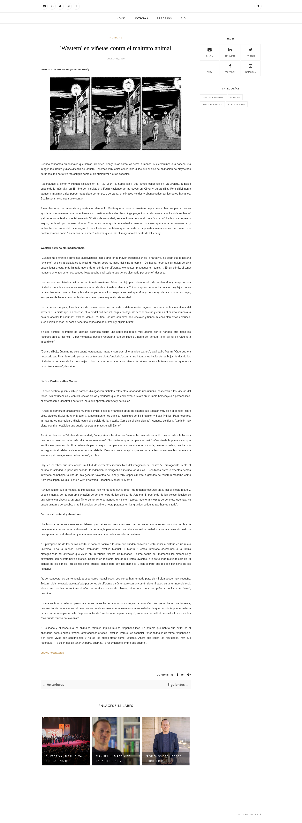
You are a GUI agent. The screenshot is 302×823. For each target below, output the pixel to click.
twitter (250, 55)
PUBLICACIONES (236, 104)
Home (120, 18)
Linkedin (230, 55)
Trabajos (164, 18)
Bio (183, 18)
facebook (230, 72)
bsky (209, 72)
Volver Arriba (248, 814)
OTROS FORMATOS (212, 104)
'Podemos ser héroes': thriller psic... (124, 759)
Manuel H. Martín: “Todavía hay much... (173, 759)
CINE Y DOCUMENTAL (213, 97)
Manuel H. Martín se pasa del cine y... (73, 759)
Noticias (141, 18)
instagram (251, 72)
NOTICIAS (116, 37)
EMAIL (209, 55)
